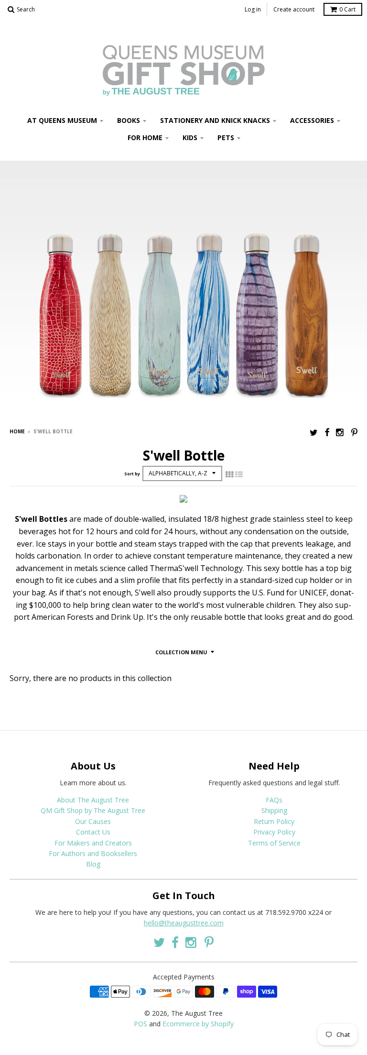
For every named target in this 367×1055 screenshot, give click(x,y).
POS (140, 1023)
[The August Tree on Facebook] (326, 432)
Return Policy (274, 821)
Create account (293, 9)
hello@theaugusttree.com (184, 922)
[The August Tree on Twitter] (314, 432)
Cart (347, 9)
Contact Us (93, 831)
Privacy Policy (274, 831)
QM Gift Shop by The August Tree (93, 810)
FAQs (274, 799)
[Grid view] (229, 474)
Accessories (312, 120)
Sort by (132, 474)
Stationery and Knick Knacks (215, 120)
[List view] (239, 474)
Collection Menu (181, 652)
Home (17, 431)
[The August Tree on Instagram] (340, 432)
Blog (93, 863)
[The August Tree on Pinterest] (354, 432)
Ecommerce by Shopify (198, 1023)
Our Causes (93, 821)
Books (128, 120)
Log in (253, 9)
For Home (145, 137)
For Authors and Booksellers (93, 853)
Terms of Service (274, 842)
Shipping (274, 810)
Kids (190, 137)
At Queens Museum (62, 120)
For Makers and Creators (93, 842)
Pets (225, 137)
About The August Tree (93, 799)
